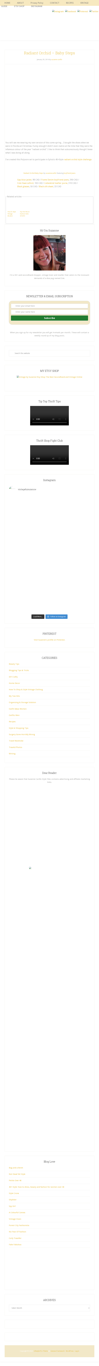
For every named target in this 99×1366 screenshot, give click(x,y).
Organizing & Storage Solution (22, 702)
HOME (7, 3)
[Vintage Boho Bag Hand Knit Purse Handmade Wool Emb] (70, 583)
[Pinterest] (82, 11)
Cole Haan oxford (25, 183)
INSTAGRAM (36, 6)
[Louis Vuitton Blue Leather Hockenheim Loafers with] (29, 580)
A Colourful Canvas (17, 1212)
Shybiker (12, 1200)
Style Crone (14, 1193)
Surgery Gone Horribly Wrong (22, 734)
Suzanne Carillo (49, 25)
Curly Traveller (15, 1238)
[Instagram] (58, 11)
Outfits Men (14, 715)
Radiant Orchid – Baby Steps (49, 52)
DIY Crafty (13, 677)
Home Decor (14, 683)
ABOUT (20, 3)
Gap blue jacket (24, 180)
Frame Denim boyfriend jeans (55, 180)
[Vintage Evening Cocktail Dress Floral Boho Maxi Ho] (70, 563)
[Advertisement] (50, 830)
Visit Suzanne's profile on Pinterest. (49, 640)
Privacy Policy (37, 3)
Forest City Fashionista (19, 1225)
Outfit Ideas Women (18, 709)
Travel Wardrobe (16, 741)
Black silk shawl (46, 186)
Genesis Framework (58, 1351)
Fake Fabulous (15, 1244)
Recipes (12, 721)
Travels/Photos (15, 747)
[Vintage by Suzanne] (49, 377)
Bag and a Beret (16, 1168)
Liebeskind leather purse (55, 183)
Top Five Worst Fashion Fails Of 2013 (25, 214)
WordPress (70, 1351)
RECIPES (70, 3)
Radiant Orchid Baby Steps (33, 173)
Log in (77, 1351)
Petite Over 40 (15, 1180)
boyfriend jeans (69, 173)
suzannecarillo (51, 173)
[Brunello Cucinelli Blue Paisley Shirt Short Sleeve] (70, 541)
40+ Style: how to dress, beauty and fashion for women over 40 (36, 1187)
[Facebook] (70, 11)
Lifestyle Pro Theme (41, 1351)
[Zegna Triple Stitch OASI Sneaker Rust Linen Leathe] (70, 599)
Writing (12, 753)
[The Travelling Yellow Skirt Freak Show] (30, 868)
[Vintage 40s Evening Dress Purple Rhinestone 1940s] (29, 602)
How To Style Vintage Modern (12, 214)
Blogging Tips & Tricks (19, 670)
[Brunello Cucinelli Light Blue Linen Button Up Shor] (29, 521)
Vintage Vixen (15, 1219)
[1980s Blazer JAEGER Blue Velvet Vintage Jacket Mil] (29, 505)
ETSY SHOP (19, 6)
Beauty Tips (14, 664)
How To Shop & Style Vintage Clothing (26, 689)
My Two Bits (14, 696)
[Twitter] (94, 11)
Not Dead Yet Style (17, 1174)
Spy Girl (12, 1206)
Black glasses (23, 186)
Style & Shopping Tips (18, 728)
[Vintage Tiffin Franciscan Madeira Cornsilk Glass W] (70, 524)
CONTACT (54, 3)
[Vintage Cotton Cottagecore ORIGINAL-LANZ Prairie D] (29, 544)
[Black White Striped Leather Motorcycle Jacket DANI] (70, 504)
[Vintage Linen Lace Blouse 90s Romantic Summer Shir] (29, 563)
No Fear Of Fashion (17, 1232)
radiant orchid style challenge (78, 159)
